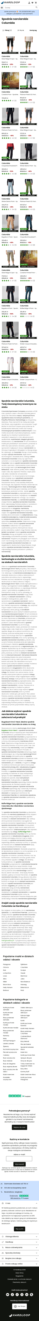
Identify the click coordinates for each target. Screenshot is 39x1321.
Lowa (5, 976)
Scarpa (23, 970)
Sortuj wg (33, 30)
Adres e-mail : (19, 1154)
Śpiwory (6, 1046)
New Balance (25, 982)
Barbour (6, 990)
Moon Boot (7, 984)
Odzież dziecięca (26, 1007)
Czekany (6, 1055)
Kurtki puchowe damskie (8, 1009)
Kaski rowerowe (8, 1074)
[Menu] (2, 8)
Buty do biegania (9, 1064)
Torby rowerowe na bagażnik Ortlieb (27, 1065)
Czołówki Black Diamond (26, 1037)
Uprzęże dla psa (26, 1058)
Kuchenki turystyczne (10, 1049)
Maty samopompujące (9, 1040)
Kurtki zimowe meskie (10, 1028)
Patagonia (6, 964)
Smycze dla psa (26, 1061)
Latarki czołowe (8, 1043)
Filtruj (8, 30)
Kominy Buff (25, 1071)
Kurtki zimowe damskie (8, 1014)
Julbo (22, 979)
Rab (4, 970)
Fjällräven (24, 964)
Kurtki (22, 1020)
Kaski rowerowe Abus (28, 1074)
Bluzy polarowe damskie (8, 1019)
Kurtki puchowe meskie (8, 1024)
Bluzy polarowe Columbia (26, 1032)
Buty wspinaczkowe (10, 1066)
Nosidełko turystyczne (7, 1078)
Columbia (24, 967)
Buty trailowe (7, 1061)
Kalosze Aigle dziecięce (25, 1016)
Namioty (6, 1035)
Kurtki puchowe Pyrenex (26, 1024)
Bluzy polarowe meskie (8, 1032)
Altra (4, 979)
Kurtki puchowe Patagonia (26, 1078)
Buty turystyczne (9, 1058)
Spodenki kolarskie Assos (27, 1048)
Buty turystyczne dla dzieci (10, 1070)
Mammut (24, 976)
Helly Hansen (7, 987)
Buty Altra (24, 1069)
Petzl (22, 990)
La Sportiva (7, 973)
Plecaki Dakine (26, 1044)
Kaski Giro (24, 1052)
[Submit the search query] (36, 7)
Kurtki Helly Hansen (27, 1028)
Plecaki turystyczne (10, 1052)
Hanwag (24, 984)
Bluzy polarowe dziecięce (26, 1011)
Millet (5, 982)
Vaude (23, 973)
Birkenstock (25, 987)
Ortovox (6, 967)
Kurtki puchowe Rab (28, 1055)
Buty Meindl (25, 1041)
